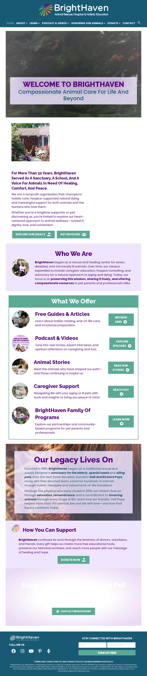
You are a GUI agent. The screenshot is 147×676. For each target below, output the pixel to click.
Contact (129, 23)
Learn (33, 23)
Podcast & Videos (54, 23)
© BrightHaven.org (17, 665)
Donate (113, 23)
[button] (139, 23)
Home (10, 23)
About (20, 23)
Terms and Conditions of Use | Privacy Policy (58, 662)
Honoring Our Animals (87, 23)
